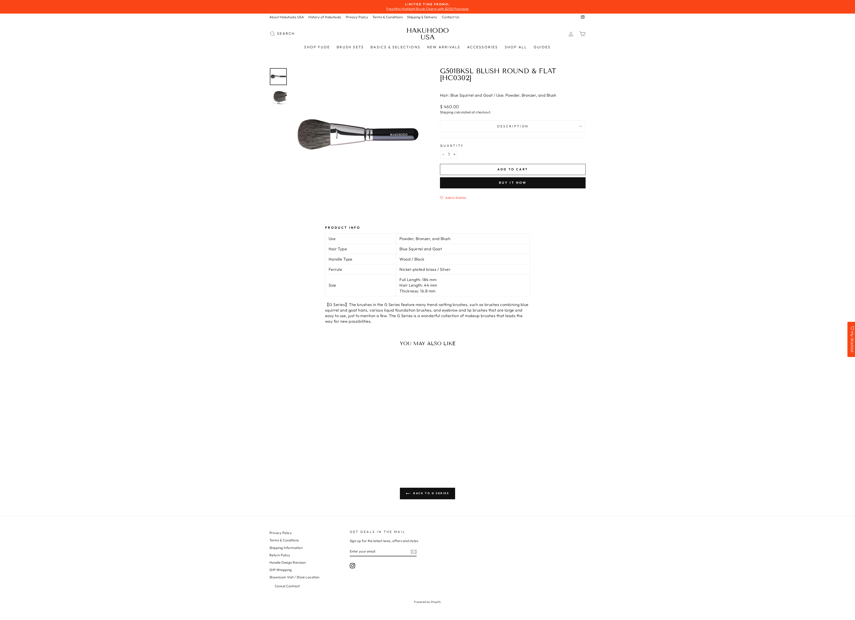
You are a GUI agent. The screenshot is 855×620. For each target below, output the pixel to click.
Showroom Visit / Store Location (294, 577)
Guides (542, 47)
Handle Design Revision (287, 562)
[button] (453, 197)
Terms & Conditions (388, 17)
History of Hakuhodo (324, 17)
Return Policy (279, 555)
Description (513, 126)
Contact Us (450, 17)
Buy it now (513, 183)
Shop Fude (317, 47)
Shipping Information (286, 548)
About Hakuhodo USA (286, 17)
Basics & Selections (395, 47)
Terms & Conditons (284, 540)
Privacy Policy (357, 17)
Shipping (447, 112)
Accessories (482, 47)
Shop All (516, 47)
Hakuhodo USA (427, 34)
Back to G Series (430, 493)
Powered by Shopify (427, 602)
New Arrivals (443, 47)
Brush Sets (350, 47)
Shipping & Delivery (422, 17)
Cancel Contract (287, 586)
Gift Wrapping (280, 570)
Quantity (452, 146)
